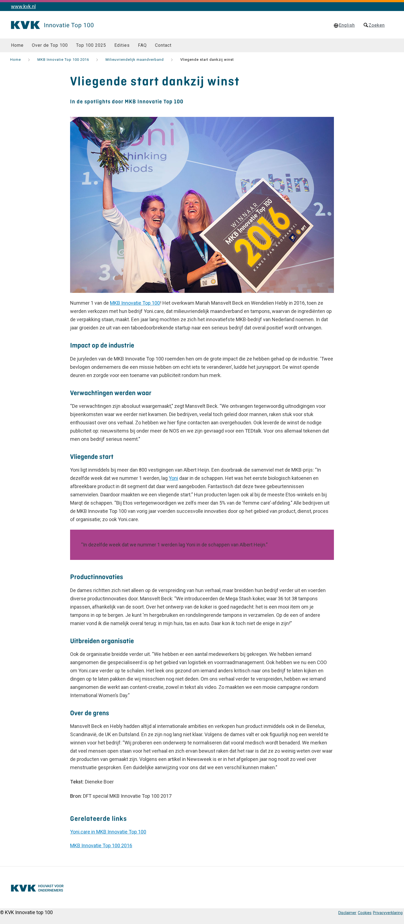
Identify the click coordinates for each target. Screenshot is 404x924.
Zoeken (377, 25)
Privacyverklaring (388, 913)
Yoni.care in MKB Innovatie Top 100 (108, 832)
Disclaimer (347, 913)
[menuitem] (17, 45)
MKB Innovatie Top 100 (135, 303)
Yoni (173, 478)
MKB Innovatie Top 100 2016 (101, 845)
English (347, 25)
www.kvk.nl (23, 6)
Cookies (365, 913)
